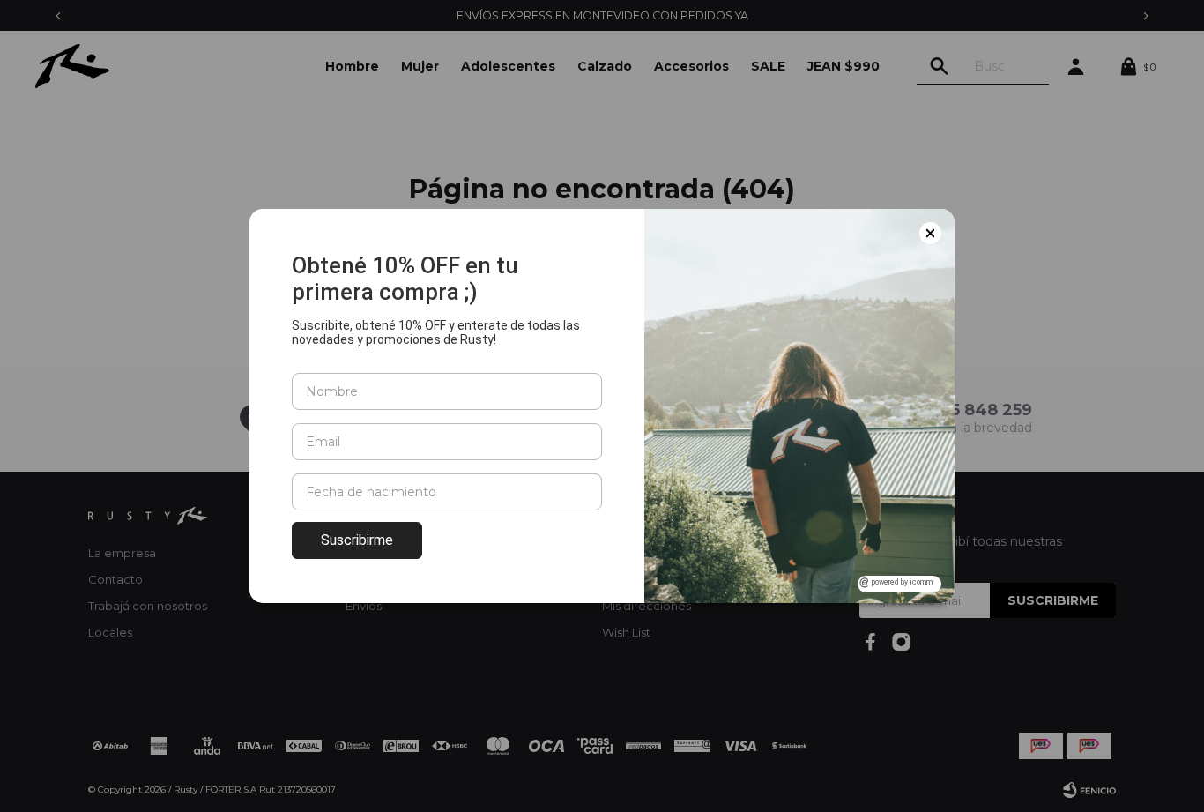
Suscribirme (357, 540)
